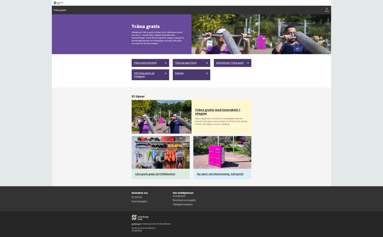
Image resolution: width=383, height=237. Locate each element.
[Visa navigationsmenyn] (327, 10)
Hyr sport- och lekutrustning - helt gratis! (220, 173)
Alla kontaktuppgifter (139, 201)
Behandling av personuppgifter (184, 200)
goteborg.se (136, 224)
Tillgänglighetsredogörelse (183, 204)
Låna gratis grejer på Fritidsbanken (155, 173)
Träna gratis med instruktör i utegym (217, 112)
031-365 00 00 (137, 230)
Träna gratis (60, 9)
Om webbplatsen (179, 196)
